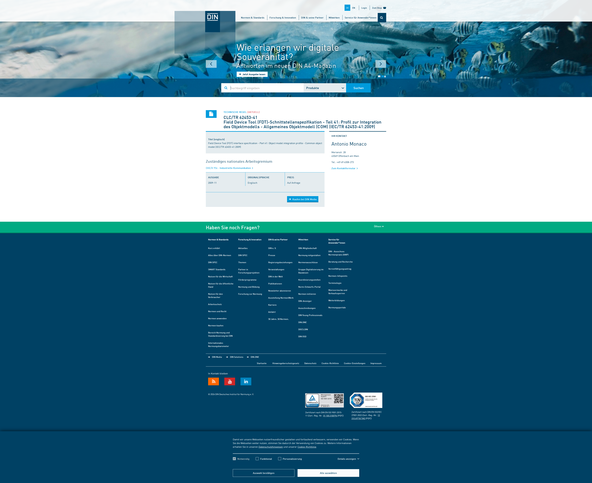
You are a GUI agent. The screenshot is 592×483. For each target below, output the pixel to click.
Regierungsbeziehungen (280, 262)
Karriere (272, 304)
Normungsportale (337, 307)
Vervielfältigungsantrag (339, 268)
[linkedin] (245, 381)
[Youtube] (229, 381)
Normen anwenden (217, 318)
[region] (296, 451)
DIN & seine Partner (312, 17)
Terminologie (334, 282)
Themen (242, 262)
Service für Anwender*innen (360, 17)
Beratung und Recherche (340, 261)
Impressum (376, 363)
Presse (271, 255)
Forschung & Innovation (282, 17)
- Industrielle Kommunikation (228, 167)
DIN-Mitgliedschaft (307, 248)
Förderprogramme (247, 279)
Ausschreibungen (307, 308)
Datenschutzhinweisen (271, 446)
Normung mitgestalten (309, 255)
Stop (385, 76)
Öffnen (377, 226)
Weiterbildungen (336, 300)
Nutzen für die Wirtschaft (220, 276)
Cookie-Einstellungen (354, 363)
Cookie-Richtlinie (307, 446)
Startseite (262, 363)
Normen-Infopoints (337, 275)
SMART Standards (216, 269)
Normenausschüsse (308, 262)
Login (364, 7)
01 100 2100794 (330, 415)
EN (353, 7)
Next (380, 64)
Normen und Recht (217, 311)
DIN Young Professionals (310, 315)
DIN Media (217, 356)
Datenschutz (310, 363)
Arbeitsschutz (215, 304)
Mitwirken (334, 17)
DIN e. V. (272, 248)
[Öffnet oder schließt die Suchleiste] (382, 17)
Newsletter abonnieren (279, 290)
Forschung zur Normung (250, 293)
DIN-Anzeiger (305, 301)
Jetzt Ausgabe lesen (253, 74)
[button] (348, 459)
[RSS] (213, 381)
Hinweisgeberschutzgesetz (285, 363)
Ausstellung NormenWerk (281, 297)
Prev (211, 64)
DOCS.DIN (303, 329)
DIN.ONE (302, 322)
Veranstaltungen (276, 269)
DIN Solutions (236, 356)
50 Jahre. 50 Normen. (278, 319)
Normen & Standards (252, 17)
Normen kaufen (215, 325)
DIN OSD (302, 336)
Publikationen (275, 283)
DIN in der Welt (275, 276)
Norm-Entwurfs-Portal (309, 286)
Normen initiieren (307, 293)
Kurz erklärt (214, 248)
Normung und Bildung (249, 286)
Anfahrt (272, 311)
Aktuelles (243, 248)
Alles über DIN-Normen (219, 255)
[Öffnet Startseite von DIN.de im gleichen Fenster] (205, 14)
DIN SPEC (212, 262)
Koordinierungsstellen (309, 279)
